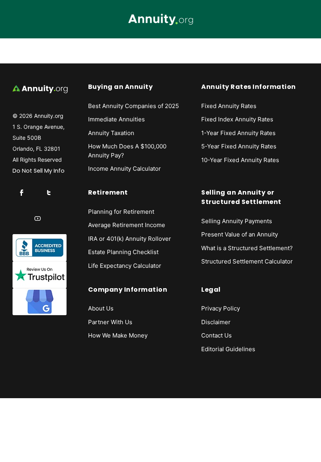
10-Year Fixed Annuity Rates (240, 160)
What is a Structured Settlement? (247, 248)
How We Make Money (118, 335)
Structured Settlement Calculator (247, 261)
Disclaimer (216, 322)
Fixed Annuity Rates (228, 106)
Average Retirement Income (126, 225)
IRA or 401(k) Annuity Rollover (129, 238)
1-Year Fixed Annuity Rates (238, 133)
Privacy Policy (220, 308)
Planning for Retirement (121, 211)
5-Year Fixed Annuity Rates (238, 146)
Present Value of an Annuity (239, 234)
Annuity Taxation (111, 133)
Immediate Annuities (116, 119)
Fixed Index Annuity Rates (237, 119)
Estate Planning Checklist (123, 252)
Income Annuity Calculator (124, 168)
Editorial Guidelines (228, 349)
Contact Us (216, 335)
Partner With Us (110, 322)
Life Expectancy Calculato (123, 265)
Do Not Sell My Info (39, 171)
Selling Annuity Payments (236, 221)
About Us (101, 308)
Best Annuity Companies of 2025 (133, 106)
